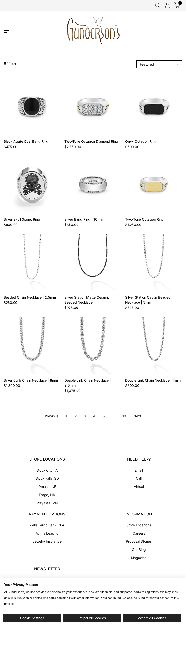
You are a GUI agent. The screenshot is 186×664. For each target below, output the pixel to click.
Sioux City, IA (47, 470)
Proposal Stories (139, 541)
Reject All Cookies (92, 618)
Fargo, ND (47, 495)
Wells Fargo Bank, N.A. (47, 525)
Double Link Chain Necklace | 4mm (153, 380)
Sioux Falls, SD (47, 478)
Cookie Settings (32, 618)
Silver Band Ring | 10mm (83, 219)
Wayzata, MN (47, 503)
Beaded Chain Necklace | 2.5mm (30, 297)
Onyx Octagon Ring (140, 141)
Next (137, 416)
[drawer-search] (158, 5)
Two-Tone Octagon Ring (144, 219)
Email (139, 470)
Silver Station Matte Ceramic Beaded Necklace (87, 299)
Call (139, 478)
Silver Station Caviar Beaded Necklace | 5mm (147, 299)
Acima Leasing (47, 533)
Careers (139, 533)
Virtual (139, 486)
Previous (51, 416)
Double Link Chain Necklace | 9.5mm (87, 382)
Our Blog (139, 550)
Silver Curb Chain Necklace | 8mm (31, 380)
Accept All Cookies (152, 618)
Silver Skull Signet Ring (22, 219)
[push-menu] (6, 30)
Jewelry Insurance (47, 541)
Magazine (139, 558)
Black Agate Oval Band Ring (26, 141)
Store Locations (138, 525)
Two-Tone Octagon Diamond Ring (91, 141)
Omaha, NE (47, 486)
